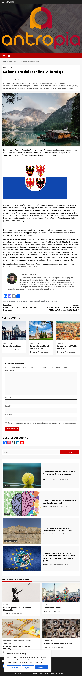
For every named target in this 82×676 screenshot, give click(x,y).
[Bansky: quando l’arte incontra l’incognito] (21, 592)
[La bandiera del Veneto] (14, 330)
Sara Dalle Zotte (17, 613)
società (36, 301)
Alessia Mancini (57, 611)
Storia (15, 541)
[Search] (79, 56)
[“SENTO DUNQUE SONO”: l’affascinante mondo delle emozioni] (22, 503)
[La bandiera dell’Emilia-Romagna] (68, 330)
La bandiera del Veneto (13, 346)
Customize (14, 668)
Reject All (28, 668)
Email (8, 406)
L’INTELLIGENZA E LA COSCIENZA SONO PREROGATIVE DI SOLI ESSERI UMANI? (63, 307)
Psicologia (7, 485)
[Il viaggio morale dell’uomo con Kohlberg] (21, 628)
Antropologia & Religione (10, 641)
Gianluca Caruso (17, 80)
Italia (31, 301)
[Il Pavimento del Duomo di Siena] (61, 628)
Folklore (25, 301)
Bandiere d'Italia (7, 67)
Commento (10, 370)
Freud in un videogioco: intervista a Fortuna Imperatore (20, 307)
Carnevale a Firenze (52, 608)
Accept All (41, 668)
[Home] (4, 55)
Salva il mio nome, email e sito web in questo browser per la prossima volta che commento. (42, 423)
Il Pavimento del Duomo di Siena (58, 644)
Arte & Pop (6, 605)
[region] (27, 661)
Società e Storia (8, 541)
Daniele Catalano (58, 647)
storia (42, 301)
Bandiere (19, 301)
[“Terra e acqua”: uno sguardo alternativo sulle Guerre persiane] (22, 531)
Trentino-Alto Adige (51, 301)
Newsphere (49, 674)
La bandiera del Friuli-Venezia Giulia (40, 347)
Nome (8, 398)
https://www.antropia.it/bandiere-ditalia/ (26, 267)
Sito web (8, 415)
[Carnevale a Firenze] (61, 592)
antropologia (11, 301)
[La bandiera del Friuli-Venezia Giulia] (41, 330)
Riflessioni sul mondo (24, 641)
